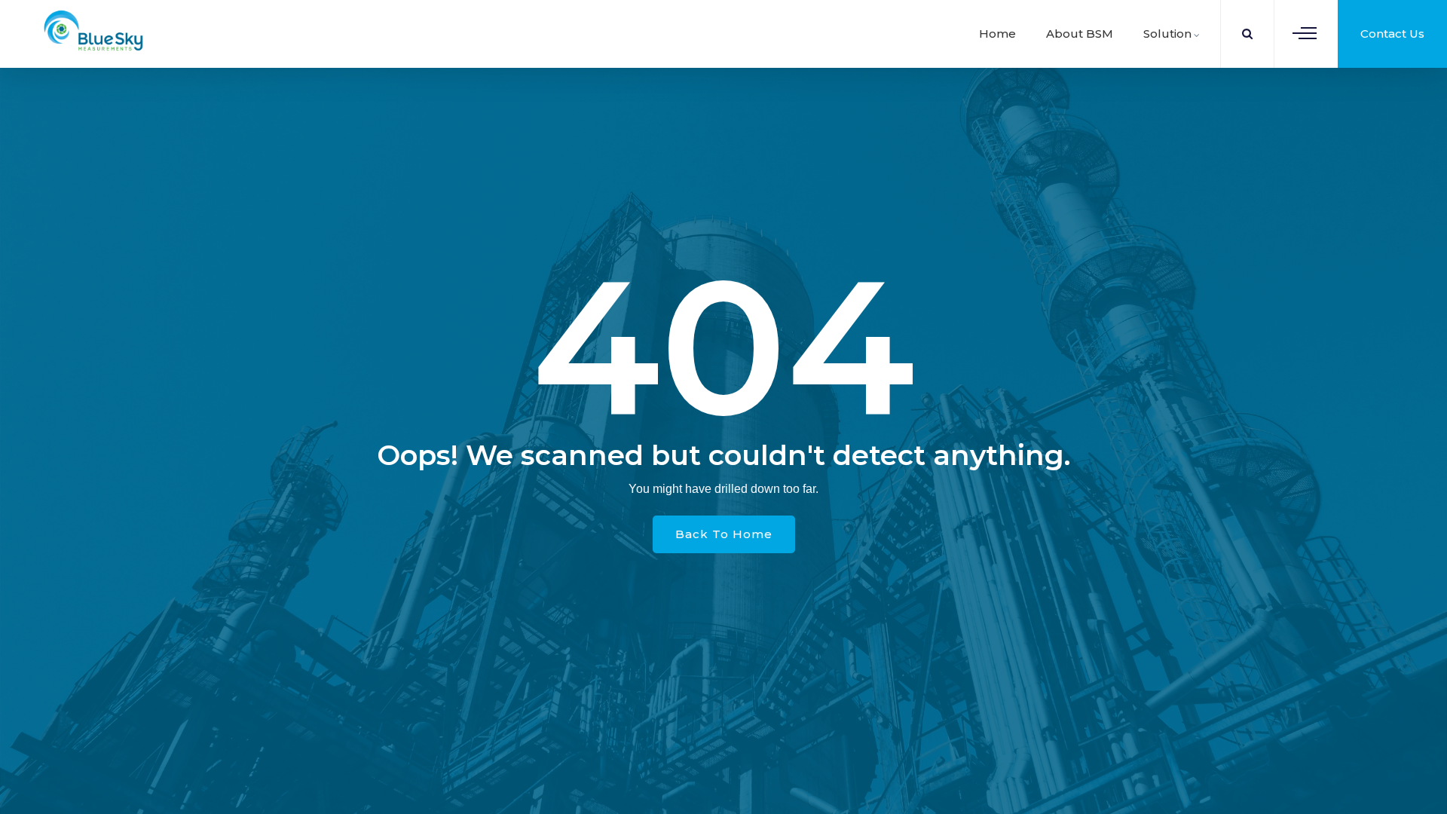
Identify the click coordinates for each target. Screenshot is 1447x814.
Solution (1167, 33)
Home (997, 33)
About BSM (1079, 33)
